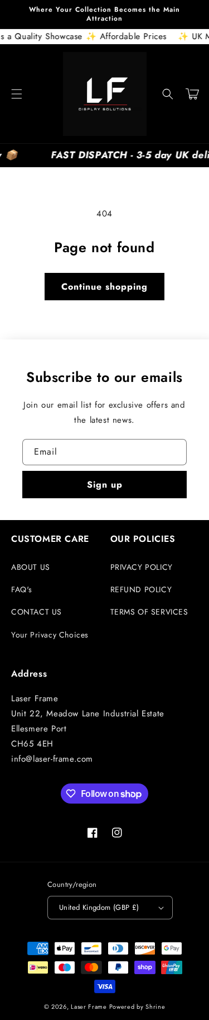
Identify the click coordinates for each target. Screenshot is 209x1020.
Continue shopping (104, 286)
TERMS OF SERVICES (149, 611)
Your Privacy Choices (50, 634)
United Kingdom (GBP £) (99, 907)
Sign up (105, 484)
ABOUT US (30, 567)
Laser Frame (89, 1006)
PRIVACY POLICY (141, 567)
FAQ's (21, 589)
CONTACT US (36, 611)
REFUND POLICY (141, 589)
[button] (16, 94)
